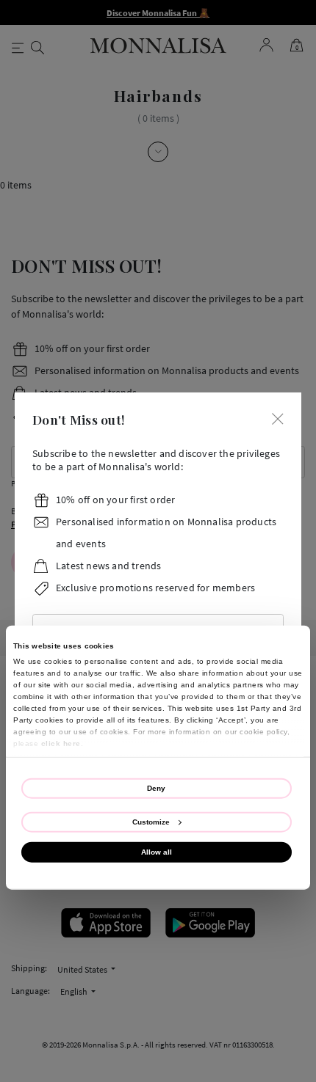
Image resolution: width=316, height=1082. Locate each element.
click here (61, 743)
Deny (156, 787)
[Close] (278, 418)
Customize (151, 821)
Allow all (156, 852)
